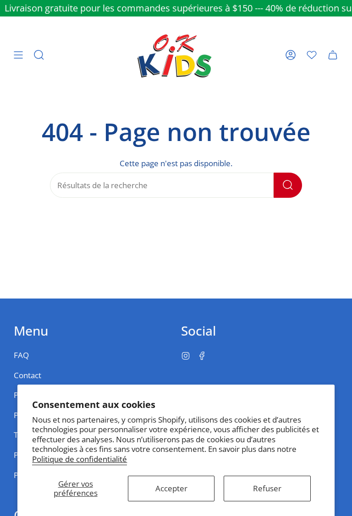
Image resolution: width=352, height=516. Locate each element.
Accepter (171, 488)
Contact (27, 375)
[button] (39, 55)
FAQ (21, 355)
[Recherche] (288, 185)
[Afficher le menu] (18, 55)
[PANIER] (332, 55)
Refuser (267, 488)
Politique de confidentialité (79, 459)
